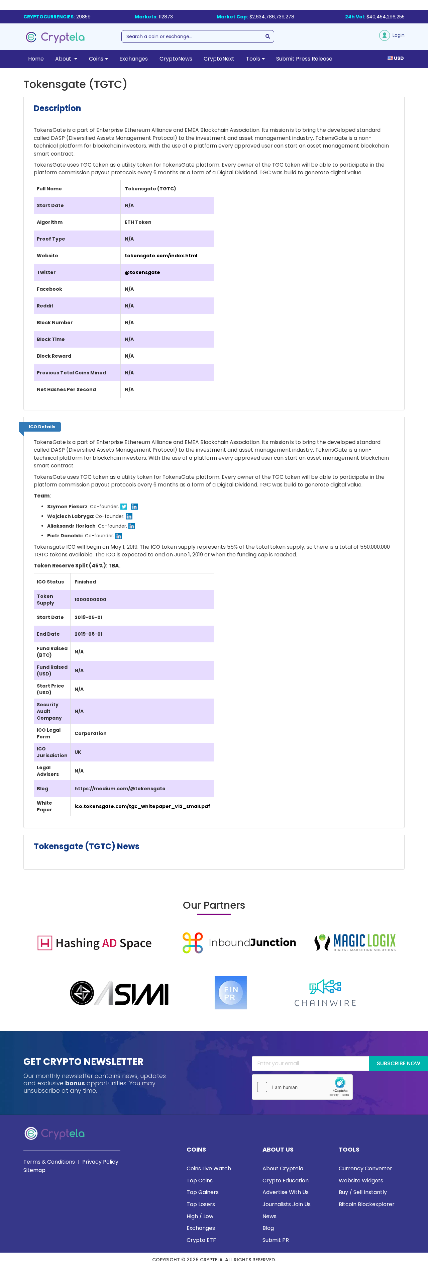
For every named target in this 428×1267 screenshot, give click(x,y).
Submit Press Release (304, 59)
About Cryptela (282, 1168)
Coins (96, 59)
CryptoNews (175, 59)
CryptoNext (219, 59)
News (269, 1216)
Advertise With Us (285, 1192)
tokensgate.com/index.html (161, 255)
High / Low (200, 1216)
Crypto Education (285, 1180)
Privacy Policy (100, 1162)
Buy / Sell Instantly (363, 1192)
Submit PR (275, 1240)
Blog (268, 1228)
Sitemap (34, 1170)
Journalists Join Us (286, 1204)
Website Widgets (361, 1180)
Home (36, 59)
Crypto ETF (201, 1240)
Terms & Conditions (49, 1162)
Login (397, 35)
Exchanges (133, 59)
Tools (253, 59)
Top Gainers (203, 1192)
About (64, 59)
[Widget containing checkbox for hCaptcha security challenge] (302, 1087)
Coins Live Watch (209, 1168)
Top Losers (201, 1204)
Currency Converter (365, 1168)
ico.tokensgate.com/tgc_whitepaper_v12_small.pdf (142, 806)
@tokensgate (142, 272)
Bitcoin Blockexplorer (367, 1204)
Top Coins (200, 1180)
